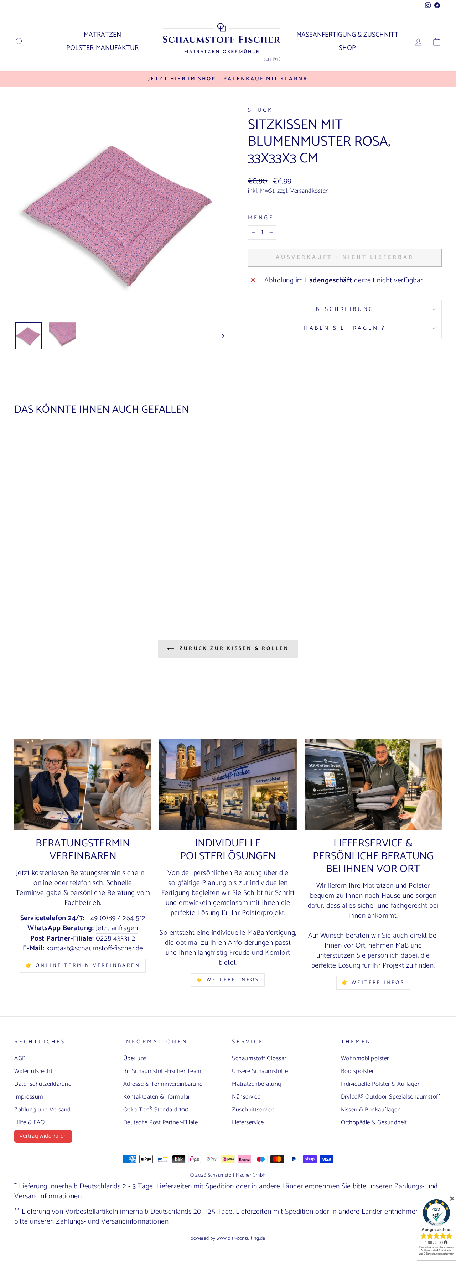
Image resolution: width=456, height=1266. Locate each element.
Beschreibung (345, 309)
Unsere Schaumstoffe (260, 1071)
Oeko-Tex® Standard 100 (156, 1110)
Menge (261, 218)
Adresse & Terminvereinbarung (163, 1084)
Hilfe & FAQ (29, 1122)
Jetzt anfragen (117, 928)
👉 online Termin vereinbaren (82, 966)
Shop (347, 47)
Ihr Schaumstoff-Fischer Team (162, 1071)
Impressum (28, 1097)
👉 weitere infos (227, 980)
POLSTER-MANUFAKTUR (102, 47)
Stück (260, 110)
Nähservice (246, 1097)
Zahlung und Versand (42, 1110)
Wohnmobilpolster (365, 1058)
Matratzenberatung (256, 1084)
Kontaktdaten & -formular (156, 1097)
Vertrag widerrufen (43, 1136)
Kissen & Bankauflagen (371, 1110)
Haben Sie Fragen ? (345, 328)
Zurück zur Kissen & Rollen (233, 649)
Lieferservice (248, 1122)
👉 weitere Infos (373, 983)
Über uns (135, 1058)
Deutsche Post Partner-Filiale (160, 1122)
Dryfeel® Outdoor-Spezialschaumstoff (390, 1097)
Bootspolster (357, 1071)
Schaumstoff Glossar (259, 1058)
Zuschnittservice (253, 1110)
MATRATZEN (102, 34)
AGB (20, 1058)
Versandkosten (309, 191)
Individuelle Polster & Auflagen (381, 1084)
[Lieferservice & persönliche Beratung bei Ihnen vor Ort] (373, 784)
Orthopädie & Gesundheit (374, 1122)
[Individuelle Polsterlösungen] (227, 784)
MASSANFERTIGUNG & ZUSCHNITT (347, 34)
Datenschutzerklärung (43, 1084)
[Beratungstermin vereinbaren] (82, 784)
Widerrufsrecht (33, 1071)
